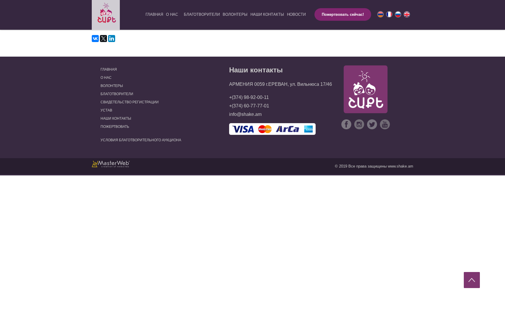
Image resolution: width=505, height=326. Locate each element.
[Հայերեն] (380, 13)
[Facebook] (346, 124)
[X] (103, 38)
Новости (296, 14)
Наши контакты (267, 14)
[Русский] (397, 13)
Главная (154, 14)
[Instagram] (359, 124)
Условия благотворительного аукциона (141, 140)
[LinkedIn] (111, 38)
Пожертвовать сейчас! (343, 14)
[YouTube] (385, 124)
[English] (406, 13)
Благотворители (202, 14)
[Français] (388, 13)
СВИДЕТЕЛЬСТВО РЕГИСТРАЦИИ (130, 102)
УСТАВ (106, 110)
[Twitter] (372, 124)
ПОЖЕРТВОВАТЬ (115, 127)
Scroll (472, 280)
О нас (172, 14)
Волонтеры (235, 14)
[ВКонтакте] (95, 38)
